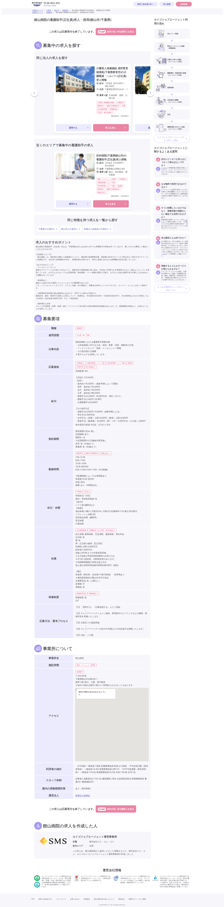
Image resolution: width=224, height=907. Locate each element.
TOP (32, 899)
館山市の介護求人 (69, 229)
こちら (163, 168)
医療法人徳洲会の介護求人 (96, 229)
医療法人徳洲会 (82, 795)
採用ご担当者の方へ (145, 4)
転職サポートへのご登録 (137, 899)
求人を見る (110, 127)
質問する (73, 127)
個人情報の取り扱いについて (104, 899)
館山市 (56, 10)
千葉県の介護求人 (46, 229)
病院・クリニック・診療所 (86, 665)
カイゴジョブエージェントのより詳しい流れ (170, 139)
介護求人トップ (37, 10)
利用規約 (87, 899)
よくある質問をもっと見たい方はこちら (170, 288)
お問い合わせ (74, 899)
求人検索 (166, 4)
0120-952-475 (52, 3)
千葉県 (48, 10)
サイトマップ (61, 899)
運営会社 (121, 899)
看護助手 (65, 10)
